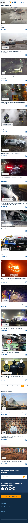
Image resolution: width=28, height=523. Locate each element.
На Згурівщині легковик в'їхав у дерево (11, 153)
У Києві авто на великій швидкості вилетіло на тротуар (13, 77)
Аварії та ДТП (5, 47)
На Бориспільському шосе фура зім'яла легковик (11, 178)
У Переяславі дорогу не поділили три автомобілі (11, 52)
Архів (3, 511)
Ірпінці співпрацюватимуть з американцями (13, 412)
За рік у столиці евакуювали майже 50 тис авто (12, 253)
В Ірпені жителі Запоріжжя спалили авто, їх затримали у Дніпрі (12, 377)
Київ (4, 22)
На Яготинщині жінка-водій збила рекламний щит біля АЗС (13, 103)
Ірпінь (4, 408)
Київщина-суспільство (8, 124)
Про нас (4, 503)
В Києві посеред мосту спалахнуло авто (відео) (12, 26)
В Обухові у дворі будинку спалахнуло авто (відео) (13, 128)
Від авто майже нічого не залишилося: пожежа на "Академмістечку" (13, 279)
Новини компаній (7, 509)
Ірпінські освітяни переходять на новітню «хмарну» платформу (12, 436)
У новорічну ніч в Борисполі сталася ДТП (12, 328)
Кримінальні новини (7, 225)
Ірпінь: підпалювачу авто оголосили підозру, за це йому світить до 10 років (14, 204)
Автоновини (5, 249)
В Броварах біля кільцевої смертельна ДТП (13, 304)
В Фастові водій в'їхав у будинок (10, 352)
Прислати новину (11, 496)
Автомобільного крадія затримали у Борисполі (13, 228)
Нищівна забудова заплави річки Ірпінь (11, 461)
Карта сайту (5, 506)
